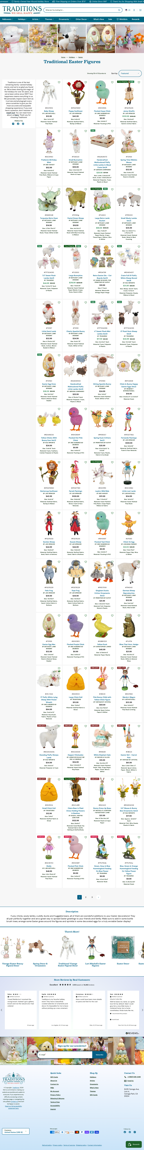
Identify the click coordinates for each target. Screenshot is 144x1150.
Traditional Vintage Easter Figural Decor (68, 964)
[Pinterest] (129, 1132)
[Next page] (98, 897)
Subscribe (99, 1055)
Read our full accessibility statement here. (13, 1107)
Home (63, 57)
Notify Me (49, 884)
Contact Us (54, 1084)
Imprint (53, 1109)
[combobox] (83, 10)
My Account (54, 1091)
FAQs (52, 1088)
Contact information (95, 1145)
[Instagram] (134, 1132)
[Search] (120, 10)
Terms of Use (55, 1102)
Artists (92, 1081)
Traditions (15, 1088)
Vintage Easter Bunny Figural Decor (12, 964)
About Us (53, 1081)
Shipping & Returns (57, 1098)
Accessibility (55, 1106)
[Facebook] (124, 1132)
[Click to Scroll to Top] (140, 1137)
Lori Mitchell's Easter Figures (95, 964)
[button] (134, 10)
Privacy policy (57, 1145)
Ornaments (94, 1084)
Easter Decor (123, 963)
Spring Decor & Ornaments (40, 964)
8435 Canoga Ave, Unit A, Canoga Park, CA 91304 (131, 1092)
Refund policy (47, 1145)
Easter (80, 57)
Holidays (72, 57)
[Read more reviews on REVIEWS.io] (132, 1033)
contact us (14, 1101)
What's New (94, 1088)
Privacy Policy (55, 1095)
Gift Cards (54, 1077)
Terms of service (69, 1145)
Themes (93, 1091)
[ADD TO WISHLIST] (59, 82)
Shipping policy (81, 1145)
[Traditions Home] (22, 10)
